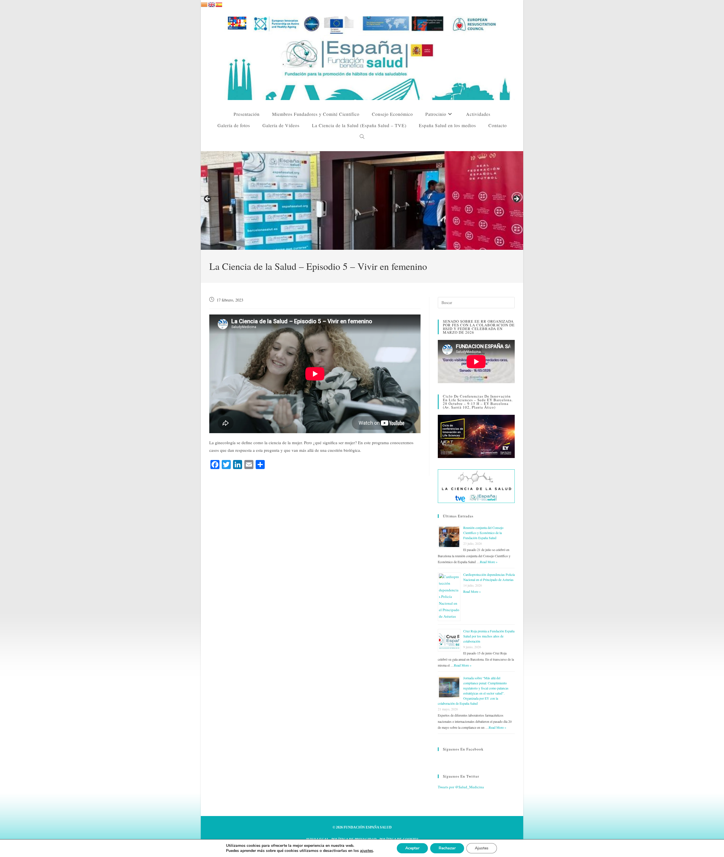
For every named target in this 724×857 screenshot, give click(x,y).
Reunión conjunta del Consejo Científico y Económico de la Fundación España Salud (483, 532)
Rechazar (447, 848)
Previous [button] (208, 199)
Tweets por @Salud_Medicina (461, 786)
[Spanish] (219, 3)
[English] (212, 3)
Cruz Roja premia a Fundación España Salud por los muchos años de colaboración (488, 636)
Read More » (488, 561)
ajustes (366, 850)
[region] (362, 200)
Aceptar (412, 848)
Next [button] (516, 199)
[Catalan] (204, 3)
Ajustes (481, 848)
